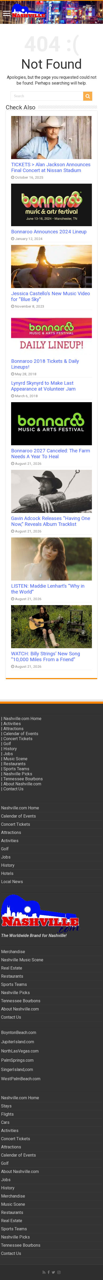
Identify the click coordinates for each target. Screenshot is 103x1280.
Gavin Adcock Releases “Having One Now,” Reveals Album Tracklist (50, 521)
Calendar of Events (20, 733)
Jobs (8, 753)
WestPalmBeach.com (20, 1078)
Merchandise (13, 951)
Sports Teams (16, 768)
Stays (6, 1106)
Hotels (7, 873)
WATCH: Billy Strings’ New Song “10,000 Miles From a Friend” (45, 656)
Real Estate (11, 968)
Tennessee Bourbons (23, 778)
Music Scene (15, 758)
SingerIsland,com (17, 1069)
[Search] (87, 96)
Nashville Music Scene (22, 959)
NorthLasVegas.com (20, 1051)
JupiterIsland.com (17, 1041)
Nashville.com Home (22, 718)
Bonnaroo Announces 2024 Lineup (49, 232)
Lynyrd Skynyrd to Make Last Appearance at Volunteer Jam (43, 386)
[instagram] (59, 1272)
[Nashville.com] (51, 12)
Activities (12, 723)
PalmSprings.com (17, 1060)
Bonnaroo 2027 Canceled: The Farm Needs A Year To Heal (50, 454)
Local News (12, 881)
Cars (5, 1122)
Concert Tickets (17, 738)
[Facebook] (48, 1272)
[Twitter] (53, 1272)
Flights (7, 1114)
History (10, 748)
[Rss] (44, 1272)
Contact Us (13, 788)
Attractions (13, 728)
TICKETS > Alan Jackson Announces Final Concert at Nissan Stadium (51, 167)
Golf (7, 743)
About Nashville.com (22, 783)
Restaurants (14, 763)
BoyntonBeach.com (18, 1032)
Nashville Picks (17, 773)
